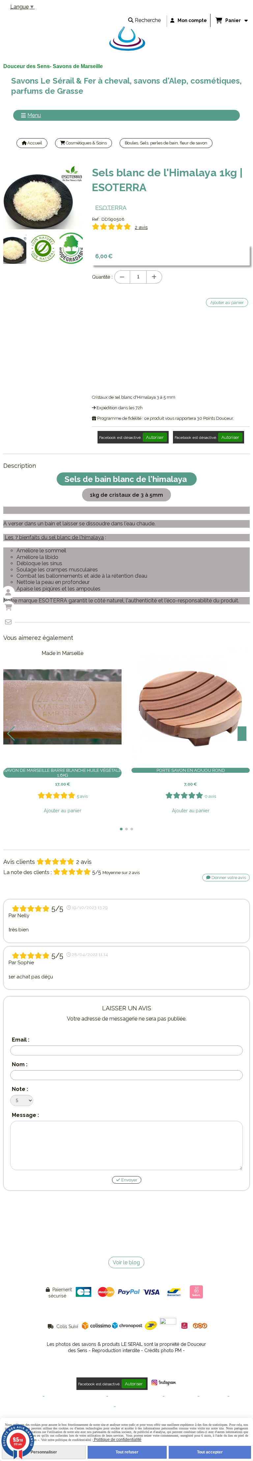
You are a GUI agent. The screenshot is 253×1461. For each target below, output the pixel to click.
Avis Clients (128, 1406)
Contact (238, 1396)
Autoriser (155, 437)
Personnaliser (44, 1452)
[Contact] (8, 622)
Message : (25, 1115)
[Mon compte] (8, 592)
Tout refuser (127, 1452)
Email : (20, 1040)
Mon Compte (213, 1396)
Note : (20, 1089)
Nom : (19, 1064)
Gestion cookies (181, 1396)
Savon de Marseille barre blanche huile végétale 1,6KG (62, 773)
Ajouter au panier (62, 810)
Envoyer (128, 1179)
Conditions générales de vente (75, 1396)
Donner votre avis (228, 877)
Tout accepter (210, 1452)
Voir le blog (126, 1262)
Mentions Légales (24, 1396)
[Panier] (8, 607)
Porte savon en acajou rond (190, 770)
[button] (121, 829)
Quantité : (102, 277)
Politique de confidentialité (135, 1396)
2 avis (141, 227)
